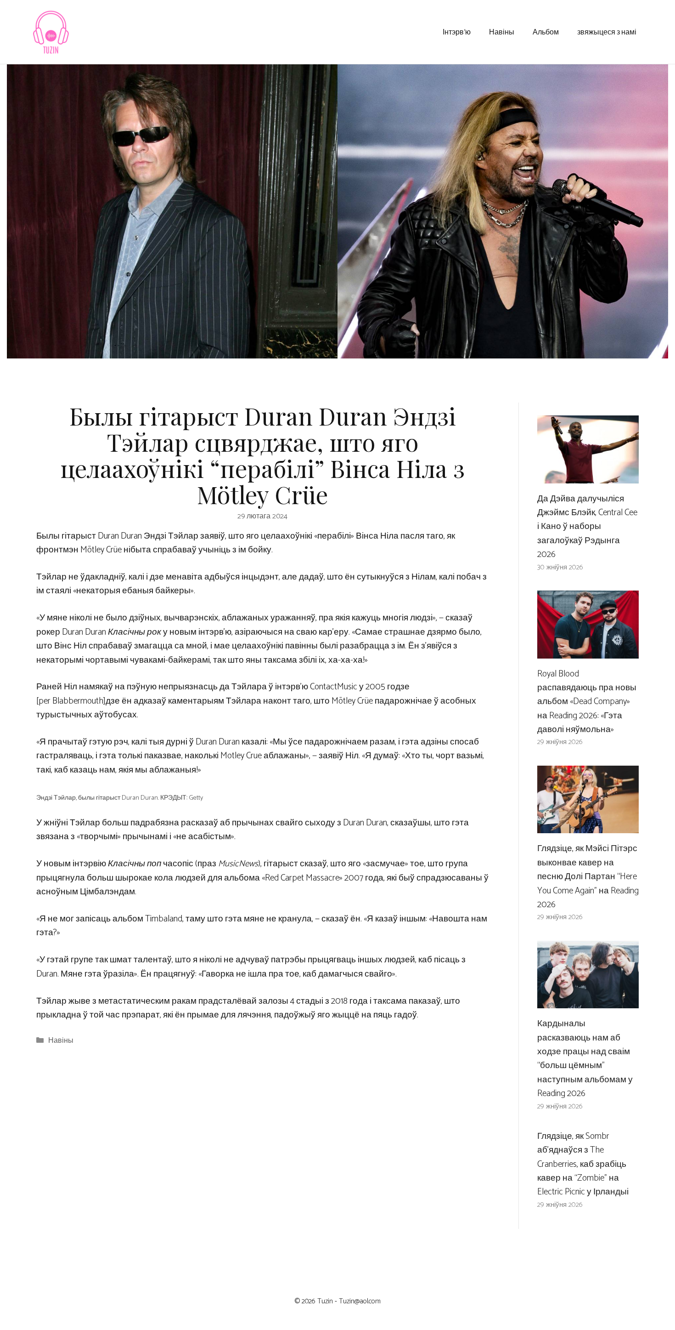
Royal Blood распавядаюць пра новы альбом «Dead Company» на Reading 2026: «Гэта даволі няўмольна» (586, 702)
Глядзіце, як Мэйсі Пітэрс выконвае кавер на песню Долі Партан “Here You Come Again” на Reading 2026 (588, 876)
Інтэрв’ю (457, 31)
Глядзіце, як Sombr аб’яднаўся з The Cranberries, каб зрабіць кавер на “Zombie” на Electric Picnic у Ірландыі (583, 1164)
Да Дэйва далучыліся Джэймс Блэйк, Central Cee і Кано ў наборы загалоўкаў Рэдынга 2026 (587, 527)
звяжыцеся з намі (606, 31)
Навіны (501, 31)
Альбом (546, 31)
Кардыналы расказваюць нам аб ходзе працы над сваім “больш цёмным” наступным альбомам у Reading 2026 (585, 1059)
